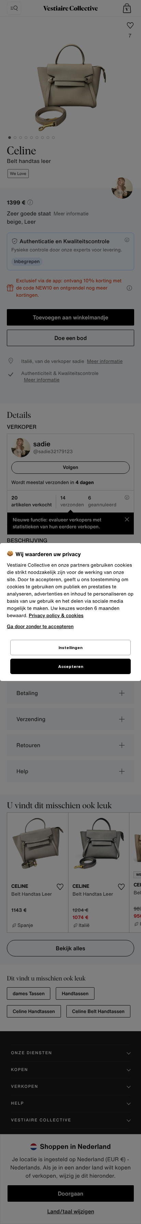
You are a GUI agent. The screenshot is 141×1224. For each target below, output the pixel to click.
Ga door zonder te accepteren (40, 626)
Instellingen (70, 647)
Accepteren (70, 666)
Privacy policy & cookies (56, 615)
